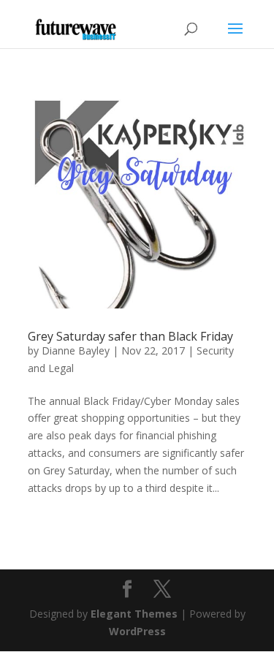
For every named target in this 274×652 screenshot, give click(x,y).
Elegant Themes (134, 614)
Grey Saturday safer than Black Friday (130, 336)
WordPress (137, 631)
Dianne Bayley (76, 350)
